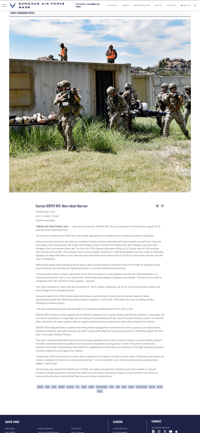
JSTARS (131, 387)
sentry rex (70, 387)
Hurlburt (61, 387)
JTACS (124, 387)
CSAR (47, 387)
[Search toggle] (196, 5)
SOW (117, 387)
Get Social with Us (160, 428)
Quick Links (12, 422)
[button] (4, 5)
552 (77, 387)
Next (182, 105)
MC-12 (100, 391)
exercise (40, 387)
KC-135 (159, 387)
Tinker (54, 387)
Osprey (84, 387)
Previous (18, 105)
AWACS (91, 387)
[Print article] (157, 206)
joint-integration (102, 387)
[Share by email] (162, 206)
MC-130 (152, 387)
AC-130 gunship (141, 387)
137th (111, 387)
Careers (118, 422)
